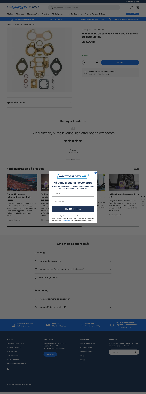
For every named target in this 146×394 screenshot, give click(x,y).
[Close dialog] (95, 172)
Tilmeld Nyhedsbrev (73, 209)
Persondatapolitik (66, 220)
